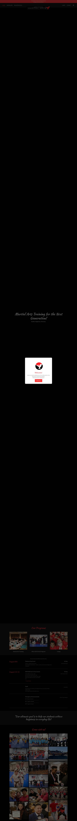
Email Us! (39, 380)
